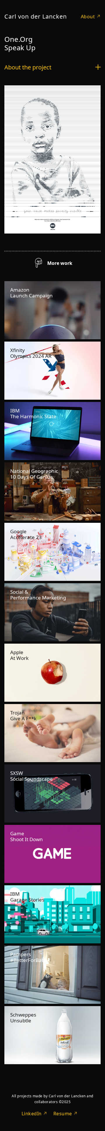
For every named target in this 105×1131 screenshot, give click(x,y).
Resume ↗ (65, 1113)
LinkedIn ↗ (35, 1113)
